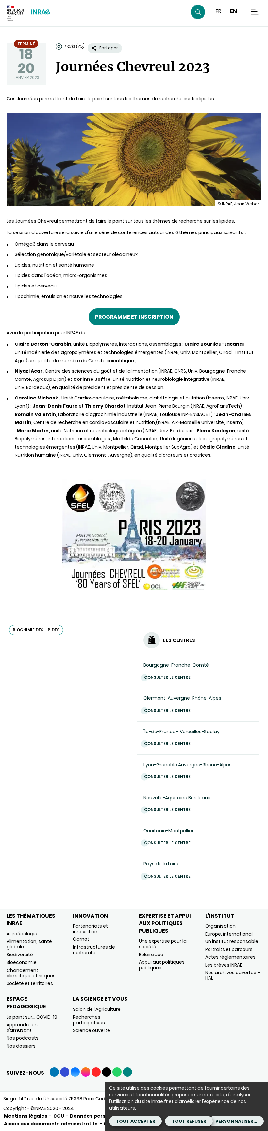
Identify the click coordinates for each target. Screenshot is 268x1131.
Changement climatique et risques (31, 973)
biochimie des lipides (36, 630)
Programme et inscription (134, 317)
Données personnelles (98, 1116)
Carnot (81, 939)
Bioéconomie (22, 962)
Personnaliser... (236, 1121)
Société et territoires (30, 983)
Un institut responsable (231, 941)
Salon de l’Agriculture (97, 1009)
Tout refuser (189, 1121)
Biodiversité (20, 954)
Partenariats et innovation (90, 929)
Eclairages (151, 954)
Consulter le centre (167, 677)
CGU (58, 1116)
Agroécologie (22, 933)
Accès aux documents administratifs (51, 1124)
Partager (108, 48)
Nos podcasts (23, 1038)
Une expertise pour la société (163, 944)
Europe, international (229, 934)
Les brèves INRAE (223, 965)
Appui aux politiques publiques (162, 965)
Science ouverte (91, 1030)
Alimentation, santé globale (29, 944)
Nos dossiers (21, 1046)
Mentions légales (25, 1116)
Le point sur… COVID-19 (32, 1017)
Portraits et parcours (229, 949)
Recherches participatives (89, 1020)
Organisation (220, 926)
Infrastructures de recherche (94, 950)
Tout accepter (135, 1121)
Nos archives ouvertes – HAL (232, 975)
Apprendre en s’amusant (22, 1027)
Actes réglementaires (230, 957)
